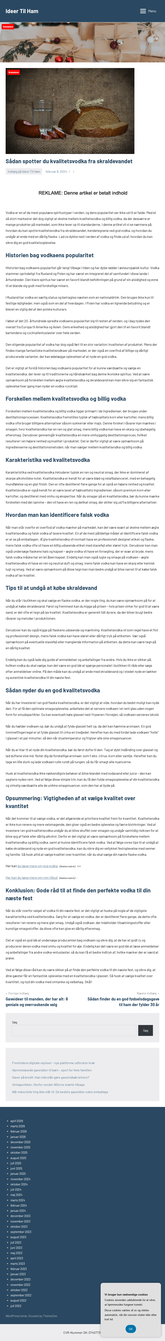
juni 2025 (16, 1168)
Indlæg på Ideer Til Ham (24, 171)
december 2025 (20, 1142)
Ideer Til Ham (22, 10)
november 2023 (20, 1221)
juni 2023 (16, 1247)
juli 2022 (15, 1306)
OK (131, 1329)
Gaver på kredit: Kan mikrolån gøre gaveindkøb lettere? (50, 1077)
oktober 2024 (19, 1184)
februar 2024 (18, 1205)
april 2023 (16, 1258)
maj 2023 (16, 1253)
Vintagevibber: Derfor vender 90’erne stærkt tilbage (48, 1084)
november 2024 (20, 1179)
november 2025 (20, 1147)
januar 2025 (18, 1173)
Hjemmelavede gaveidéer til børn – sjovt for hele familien (52, 1070)
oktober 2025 (19, 1152)
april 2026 (16, 1121)
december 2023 (20, 1216)
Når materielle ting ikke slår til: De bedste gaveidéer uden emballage (60, 1092)
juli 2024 (15, 1189)
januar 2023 (18, 1274)
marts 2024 (17, 1200)
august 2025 (18, 1158)
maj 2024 (16, 1194)
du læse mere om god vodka (38, 866)
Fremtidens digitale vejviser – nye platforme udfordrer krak (53, 1063)
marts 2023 (17, 1263)
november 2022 (20, 1284)
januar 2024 (18, 1210)
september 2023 (20, 1232)
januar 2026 (18, 1137)
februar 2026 (18, 1131)
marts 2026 (17, 1126)
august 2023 (18, 1237)
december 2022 (20, 1279)
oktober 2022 (19, 1290)
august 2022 (18, 1300)
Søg (14, 1022)
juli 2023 (15, 1242)
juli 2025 (15, 1163)
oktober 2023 (19, 1226)
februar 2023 (18, 1269)
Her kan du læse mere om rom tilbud (32, 877)
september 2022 (20, 1295)
